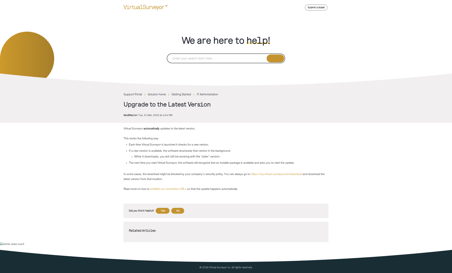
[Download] (219, 91)
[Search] (275, 58)
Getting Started (181, 94)
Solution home (157, 94)
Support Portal (133, 94)
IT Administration (207, 94)
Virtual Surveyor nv (219, 267)
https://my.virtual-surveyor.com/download (276, 174)
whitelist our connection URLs (168, 189)
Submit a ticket (316, 7)
